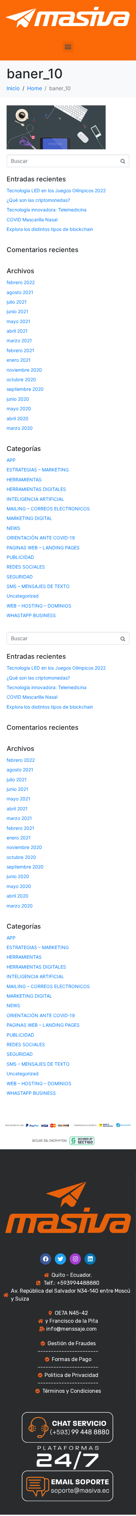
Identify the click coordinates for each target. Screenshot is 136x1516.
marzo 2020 (20, 428)
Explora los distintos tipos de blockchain (50, 229)
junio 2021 (17, 311)
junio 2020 (18, 399)
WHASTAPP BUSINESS (31, 615)
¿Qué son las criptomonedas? (38, 200)
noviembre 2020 (24, 370)
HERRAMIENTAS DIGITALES (36, 489)
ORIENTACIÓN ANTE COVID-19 (41, 537)
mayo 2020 (19, 408)
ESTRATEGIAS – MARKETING (38, 469)
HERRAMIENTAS (24, 479)
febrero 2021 (20, 350)
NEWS (13, 528)
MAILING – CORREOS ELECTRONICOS (48, 508)
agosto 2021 (20, 292)
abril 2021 (17, 331)
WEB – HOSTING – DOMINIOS (39, 606)
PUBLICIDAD (20, 557)
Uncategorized (23, 596)
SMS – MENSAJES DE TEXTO (38, 586)
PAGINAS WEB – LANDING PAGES (43, 547)
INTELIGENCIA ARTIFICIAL (35, 499)
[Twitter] (60, 1259)
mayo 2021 (18, 321)
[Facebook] (45, 1259)
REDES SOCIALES (26, 567)
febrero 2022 (21, 282)
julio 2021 (17, 302)
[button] (68, 46)
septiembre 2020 (25, 389)
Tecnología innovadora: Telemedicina (46, 209)
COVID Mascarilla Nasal (32, 219)
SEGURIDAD (20, 576)
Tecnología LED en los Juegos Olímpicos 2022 (56, 190)
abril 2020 (17, 418)
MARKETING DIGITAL (29, 518)
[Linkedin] (90, 1259)
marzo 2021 (19, 340)
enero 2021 (19, 360)
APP (11, 460)
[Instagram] (75, 1259)
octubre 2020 (21, 379)
